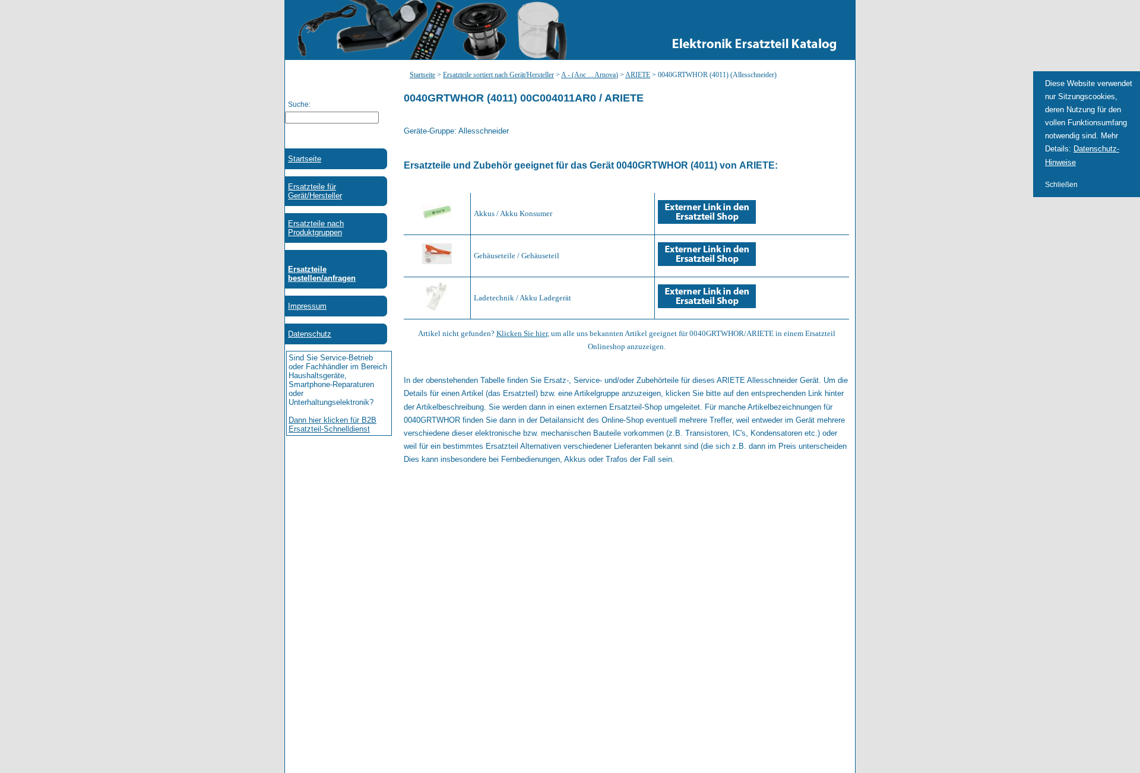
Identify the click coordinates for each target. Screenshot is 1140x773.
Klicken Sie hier (521, 333)
